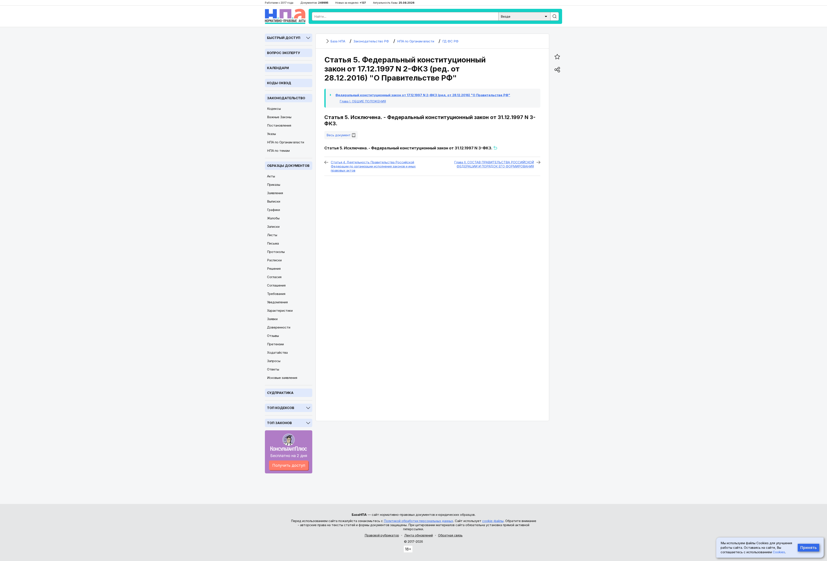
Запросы (273, 361)
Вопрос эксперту (283, 53)
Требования (276, 294)
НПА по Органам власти (285, 142)
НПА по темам (278, 151)
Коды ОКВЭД (279, 83)
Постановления (279, 125)
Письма (273, 243)
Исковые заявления (282, 378)
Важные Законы (279, 117)
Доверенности (278, 327)
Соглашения (276, 285)
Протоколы (276, 252)
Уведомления (277, 302)
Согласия (274, 277)
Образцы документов (288, 166)
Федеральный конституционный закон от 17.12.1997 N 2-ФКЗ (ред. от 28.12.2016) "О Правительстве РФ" (422, 95)
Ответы (273, 369)
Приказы (273, 185)
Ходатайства (277, 352)
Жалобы (273, 218)
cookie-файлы (493, 521)
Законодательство (286, 98)
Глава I (363, 101)
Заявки (272, 319)
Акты (271, 176)
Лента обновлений (418, 535)
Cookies (779, 552)
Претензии (275, 344)
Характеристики (280, 310)
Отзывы (273, 336)
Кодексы (274, 109)
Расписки (274, 260)
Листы (272, 235)
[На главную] (285, 16)
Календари (278, 68)
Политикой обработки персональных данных (418, 521)
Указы (271, 134)
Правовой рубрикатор (382, 535)
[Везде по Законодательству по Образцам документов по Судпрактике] (524, 16)
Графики (273, 210)
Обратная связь (450, 535)
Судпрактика (280, 393)
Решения (274, 269)
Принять (808, 548)
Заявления (275, 193)
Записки (273, 227)
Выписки (273, 201)
